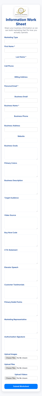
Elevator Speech (11, 267)
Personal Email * (11, 86)
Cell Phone (9, 66)
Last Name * (21, 57)
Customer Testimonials (14, 285)
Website (21, 136)
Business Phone (21, 116)
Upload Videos (21, 374)
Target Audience (11, 198)
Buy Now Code (10, 232)
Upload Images (10, 354)
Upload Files (9, 364)
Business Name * (11, 105)
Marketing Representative (15, 319)
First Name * (9, 46)
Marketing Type (11, 37)
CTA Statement (10, 250)
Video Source (10, 215)
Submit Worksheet (21, 386)
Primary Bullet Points (13, 302)
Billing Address (21, 77)
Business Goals (11, 146)
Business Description (13, 180)
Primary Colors (10, 163)
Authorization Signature (14, 337)
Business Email (21, 96)
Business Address (12, 126)
